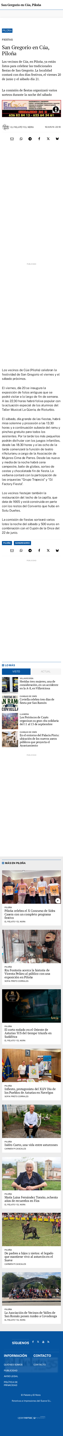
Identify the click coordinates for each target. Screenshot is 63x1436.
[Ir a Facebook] (33, 1341)
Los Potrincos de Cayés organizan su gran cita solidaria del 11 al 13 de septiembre (39, 721)
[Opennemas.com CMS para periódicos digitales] (31, 1417)
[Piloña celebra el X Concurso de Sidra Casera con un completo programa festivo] (31, 887)
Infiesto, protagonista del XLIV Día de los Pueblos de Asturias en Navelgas (30, 1091)
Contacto (39, 1364)
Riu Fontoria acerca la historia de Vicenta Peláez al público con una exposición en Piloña (27, 973)
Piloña (7, 30)
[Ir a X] (38, 1341)
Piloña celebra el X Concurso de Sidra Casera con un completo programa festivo (30, 914)
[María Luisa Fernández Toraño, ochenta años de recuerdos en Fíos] (31, 1173)
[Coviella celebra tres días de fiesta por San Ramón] (10, 703)
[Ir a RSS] (48, 1341)
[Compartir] (21, 139)
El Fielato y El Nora (22, 127)
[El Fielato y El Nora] (5, 126)
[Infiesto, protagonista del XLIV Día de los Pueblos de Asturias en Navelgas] (31, 1065)
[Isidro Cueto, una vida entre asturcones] (31, 1121)
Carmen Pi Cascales (15, 1149)
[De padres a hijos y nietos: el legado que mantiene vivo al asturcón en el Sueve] (31, 1229)
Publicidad (10, 1370)
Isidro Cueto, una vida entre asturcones (31, 1145)
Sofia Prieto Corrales (16, 981)
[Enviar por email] (12, 139)
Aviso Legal (11, 1376)
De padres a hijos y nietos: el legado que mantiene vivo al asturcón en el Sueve (29, 1256)
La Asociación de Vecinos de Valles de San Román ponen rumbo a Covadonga (31, 1314)
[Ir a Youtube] (43, 1341)
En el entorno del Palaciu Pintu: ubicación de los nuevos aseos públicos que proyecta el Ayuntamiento (39, 740)
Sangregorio (22, 543)
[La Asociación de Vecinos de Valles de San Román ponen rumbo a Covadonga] (31, 1289)
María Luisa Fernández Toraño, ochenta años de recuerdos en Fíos (31, 1199)
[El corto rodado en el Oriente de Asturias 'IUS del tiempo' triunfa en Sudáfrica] (31, 1006)
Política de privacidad (11, 1384)
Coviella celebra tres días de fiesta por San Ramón (37, 701)
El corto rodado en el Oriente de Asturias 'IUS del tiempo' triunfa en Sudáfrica (28, 1033)
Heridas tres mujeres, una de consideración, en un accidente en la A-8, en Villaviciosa (39, 685)
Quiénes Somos (13, 1364)
